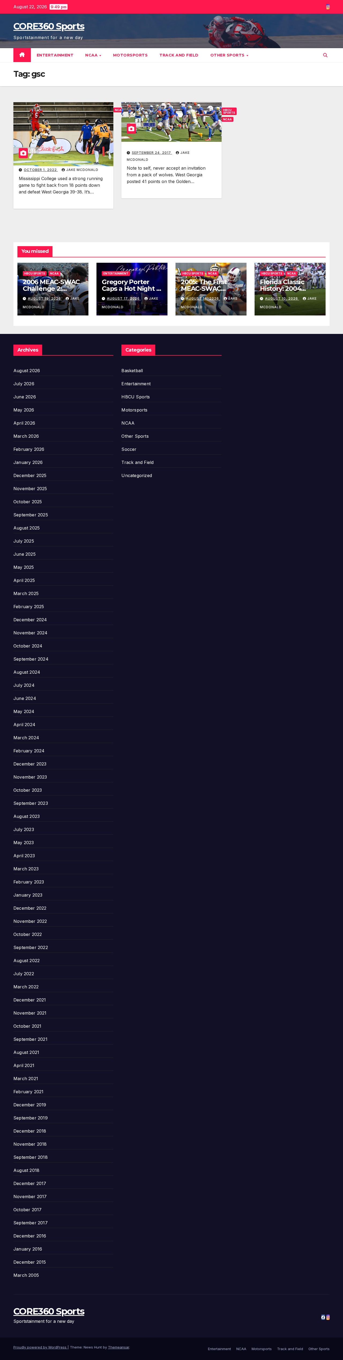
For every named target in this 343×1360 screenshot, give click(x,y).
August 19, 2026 (45, 298)
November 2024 (30, 632)
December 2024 (30, 619)
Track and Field (179, 55)
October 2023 (27, 790)
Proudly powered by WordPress (40, 1347)
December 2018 (29, 1131)
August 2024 (26, 672)
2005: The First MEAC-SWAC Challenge (204, 288)
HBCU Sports (229, 111)
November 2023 (30, 777)
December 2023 (30, 764)
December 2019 (29, 1104)
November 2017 (30, 1196)
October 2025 (27, 501)
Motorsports (130, 55)
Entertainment (55, 55)
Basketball (132, 370)
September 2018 (30, 1157)
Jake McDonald (82, 170)
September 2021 (30, 1039)
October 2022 (27, 934)
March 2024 (26, 737)
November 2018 (30, 1144)
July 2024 (24, 685)
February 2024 (29, 750)
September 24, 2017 (152, 153)
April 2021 (23, 1065)
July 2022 (23, 973)
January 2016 (27, 1249)
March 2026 (26, 436)
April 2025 (24, 580)
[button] (325, 55)
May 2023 (23, 842)
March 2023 (26, 868)
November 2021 (30, 1013)
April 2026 (24, 423)
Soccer (128, 449)
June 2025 (24, 554)
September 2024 (31, 659)
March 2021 (25, 1078)
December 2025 (30, 475)
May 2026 (23, 410)
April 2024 (24, 724)
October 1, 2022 (41, 170)
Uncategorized (136, 475)
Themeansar (118, 1347)
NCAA (92, 55)
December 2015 (29, 1262)
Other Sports (228, 55)
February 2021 (28, 1091)
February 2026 (28, 449)
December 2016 (29, 1236)
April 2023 (24, 855)
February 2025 (28, 606)
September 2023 (30, 803)
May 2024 (24, 711)
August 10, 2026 (282, 298)
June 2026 (24, 396)
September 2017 (30, 1222)
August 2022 (26, 960)
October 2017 (27, 1209)
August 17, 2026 (124, 298)
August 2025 (26, 528)
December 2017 (29, 1183)
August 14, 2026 (203, 298)
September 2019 (30, 1118)
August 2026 (26, 370)
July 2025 (23, 541)
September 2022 (30, 947)
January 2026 (28, 462)
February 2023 (28, 882)
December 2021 (29, 1000)
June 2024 (24, 698)
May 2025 (23, 567)
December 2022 (30, 908)
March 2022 (26, 986)
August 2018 (26, 1170)
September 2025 (30, 514)
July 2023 (23, 829)
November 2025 (30, 488)
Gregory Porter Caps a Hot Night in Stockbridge (132, 288)
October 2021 (27, 1026)
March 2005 (26, 1275)
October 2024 (27, 646)
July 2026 (23, 383)
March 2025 (26, 593)
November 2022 (30, 921)
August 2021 (26, 1052)
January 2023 (27, 895)
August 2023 (26, 816)
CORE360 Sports (48, 26)
